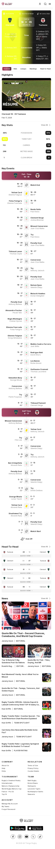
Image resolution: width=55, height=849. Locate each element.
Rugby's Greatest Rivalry (11, 780)
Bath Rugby (32, 780)
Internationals (7, 783)
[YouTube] (26, 836)
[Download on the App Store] (35, 828)
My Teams (5, 806)
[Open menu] (49, 4)
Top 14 (4, 794)
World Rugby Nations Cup (11, 789)
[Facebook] (13, 836)
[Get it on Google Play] (18, 828)
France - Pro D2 (8, 792)
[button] (40, 185)
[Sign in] (40, 4)
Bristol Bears (33, 783)
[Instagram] (19, 836)
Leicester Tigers (34, 789)
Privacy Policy (33, 768)
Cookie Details (33, 771)
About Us (5, 765)
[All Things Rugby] (26, 820)
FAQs (4, 771)
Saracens (31, 794)
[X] (33, 836)
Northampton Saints (35, 792)
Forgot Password (8, 809)
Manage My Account (10, 804)
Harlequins (32, 786)
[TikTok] (40, 836)
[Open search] (45, 4)
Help (3, 768)
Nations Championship (10, 786)
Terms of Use (33, 765)
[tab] (6, 68)
